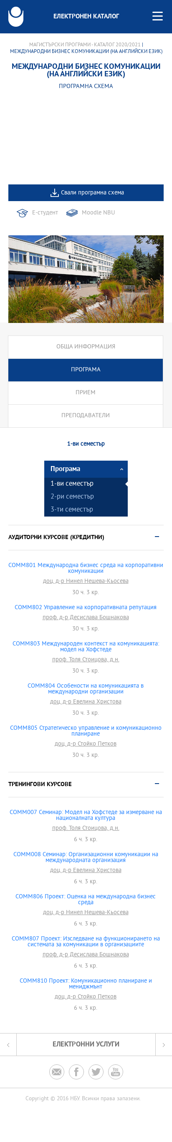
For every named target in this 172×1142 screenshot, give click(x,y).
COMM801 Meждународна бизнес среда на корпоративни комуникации (85, 569)
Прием (86, 393)
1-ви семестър (72, 484)
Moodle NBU (98, 213)
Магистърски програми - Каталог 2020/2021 (85, 45)
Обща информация (85, 347)
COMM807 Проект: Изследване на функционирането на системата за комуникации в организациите (86, 942)
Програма (86, 370)
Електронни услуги (86, 1044)
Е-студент (45, 213)
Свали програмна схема (92, 193)
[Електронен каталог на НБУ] (15, 17)
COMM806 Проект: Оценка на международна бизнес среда (85, 900)
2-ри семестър (72, 497)
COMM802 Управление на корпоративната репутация (86, 608)
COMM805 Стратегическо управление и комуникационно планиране (86, 731)
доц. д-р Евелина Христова (85, 702)
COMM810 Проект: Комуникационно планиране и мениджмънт (86, 984)
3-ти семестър (72, 510)
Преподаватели (85, 416)
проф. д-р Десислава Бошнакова (86, 618)
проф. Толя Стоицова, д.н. (85, 660)
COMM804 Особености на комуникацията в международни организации (86, 689)
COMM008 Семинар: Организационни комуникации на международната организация (85, 858)
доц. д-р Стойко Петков (85, 744)
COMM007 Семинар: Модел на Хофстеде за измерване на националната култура (86, 816)
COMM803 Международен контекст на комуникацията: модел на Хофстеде (86, 647)
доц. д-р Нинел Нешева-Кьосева (86, 582)
